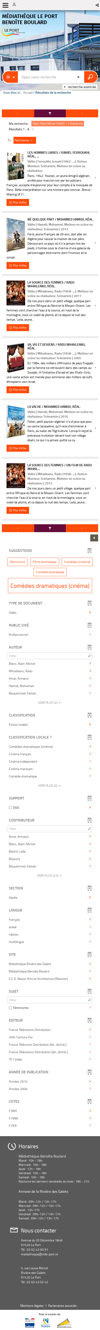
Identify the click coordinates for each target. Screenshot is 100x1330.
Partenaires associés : (63, 1305)
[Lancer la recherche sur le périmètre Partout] (90, 77)
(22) (48, 875)
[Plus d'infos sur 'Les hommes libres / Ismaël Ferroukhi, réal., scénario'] (16, 166)
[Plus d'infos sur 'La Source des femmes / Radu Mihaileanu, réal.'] (16, 293)
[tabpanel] (50, 621)
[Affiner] (50, 113)
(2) (48, 702)
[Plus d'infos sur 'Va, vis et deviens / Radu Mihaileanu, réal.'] (16, 358)
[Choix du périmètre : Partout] (10, 77)
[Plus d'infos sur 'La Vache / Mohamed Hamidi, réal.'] (16, 421)
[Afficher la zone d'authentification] (16, 5)
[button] (97, 5)
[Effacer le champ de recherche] (78, 77)
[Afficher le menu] (5, 5)
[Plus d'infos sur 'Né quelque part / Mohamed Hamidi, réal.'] (16, 234)
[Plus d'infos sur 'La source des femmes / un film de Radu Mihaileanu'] (16, 475)
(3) (48, 785)
